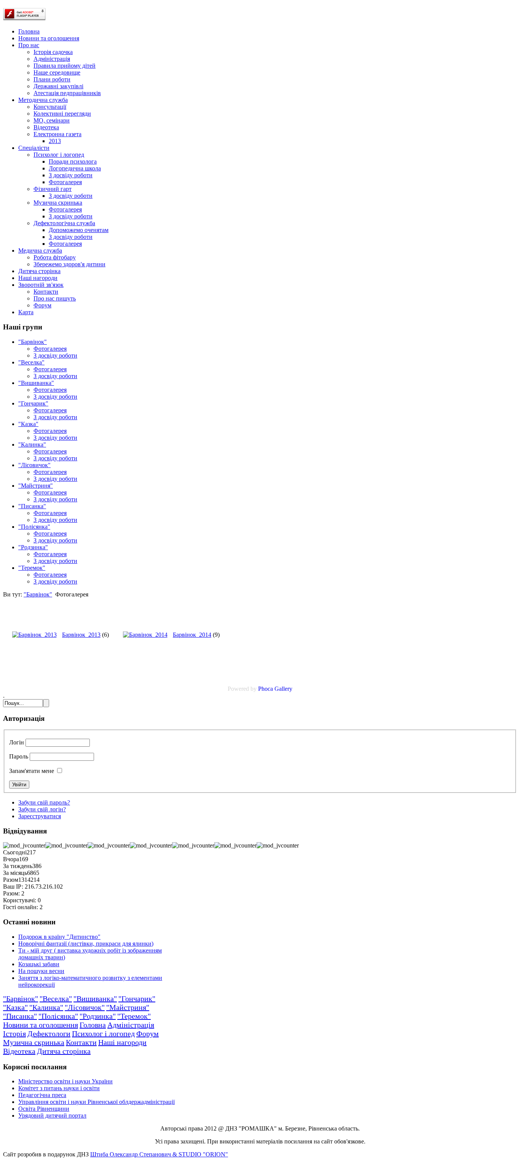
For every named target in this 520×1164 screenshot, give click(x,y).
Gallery (283, 688)
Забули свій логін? (42, 809)
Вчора (11, 859)
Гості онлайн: (20, 907)
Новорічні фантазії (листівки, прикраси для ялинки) (85, 943)
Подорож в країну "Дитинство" (59, 936)
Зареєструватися (39, 816)
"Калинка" (32, 444)
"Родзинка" (33, 547)
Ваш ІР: (13, 886)
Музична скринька (33, 1042)
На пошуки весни (41, 971)
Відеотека (19, 1051)
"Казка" (28, 424)
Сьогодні (15, 852)
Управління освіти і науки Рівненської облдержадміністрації (96, 1102)
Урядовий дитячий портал (52, 1115)
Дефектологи (48, 1033)
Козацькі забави (38, 964)
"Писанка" (32, 506)
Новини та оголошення (40, 1025)
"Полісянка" (34, 526)
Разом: (11, 893)
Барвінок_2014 (192, 634)
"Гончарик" (33, 403)
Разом (10, 879)
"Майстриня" (35, 485)
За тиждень (17, 866)
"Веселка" (31, 362)
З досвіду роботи (55, 355)
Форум (147, 1033)
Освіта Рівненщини (43, 1108)
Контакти (81, 1042)
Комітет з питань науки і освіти (59, 1088)
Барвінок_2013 (81, 634)
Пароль (18, 756)
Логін (16, 742)
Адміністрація (130, 1025)
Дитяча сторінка (64, 1051)
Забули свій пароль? (44, 802)
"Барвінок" (32, 342)
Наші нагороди (122, 1042)
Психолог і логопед (103, 1033)
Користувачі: (19, 900)
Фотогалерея (50, 348)
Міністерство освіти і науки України (65, 1081)
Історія (14, 1033)
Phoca (265, 688)
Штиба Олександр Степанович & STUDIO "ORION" (159, 1154)
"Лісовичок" (34, 465)
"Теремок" (31, 568)
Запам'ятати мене (31, 771)
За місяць (15, 873)
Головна (93, 1025)
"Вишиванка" (36, 383)
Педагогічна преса (42, 1095)
